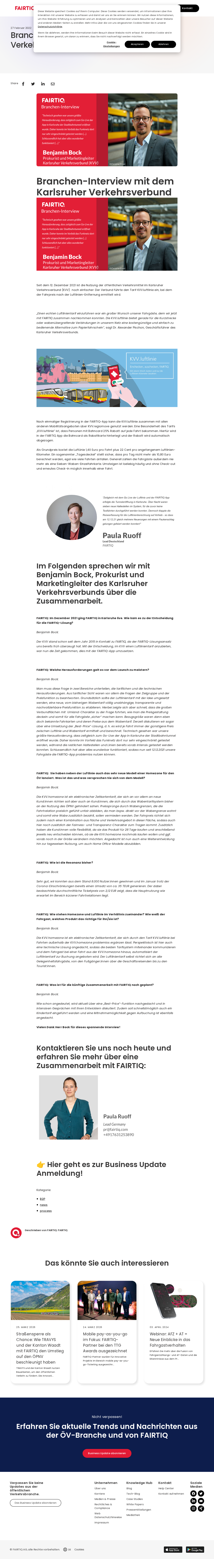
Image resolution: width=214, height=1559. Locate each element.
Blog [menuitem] (129, 1488)
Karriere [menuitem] (99, 1494)
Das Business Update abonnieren (36, 1503)
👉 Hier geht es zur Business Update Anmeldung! (101, 1168)
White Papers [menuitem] (135, 1504)
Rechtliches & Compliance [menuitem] (103, 1506)
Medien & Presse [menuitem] (105, 1499)
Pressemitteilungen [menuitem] (138, 1510)
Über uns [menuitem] (100, 1488)
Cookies (79, 1549)
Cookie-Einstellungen (111, 44)
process (46, 1211)
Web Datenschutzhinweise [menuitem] (108, 1515)
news (43, 1205)
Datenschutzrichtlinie (50, 26)
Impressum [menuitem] (101, 1522)
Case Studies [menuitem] (134, 1499)
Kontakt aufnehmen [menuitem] (171, 1494)
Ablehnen (163, 44)
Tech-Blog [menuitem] (133, 1494)
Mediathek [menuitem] (133, 1515)
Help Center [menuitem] (166, 1488)
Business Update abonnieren (107, 1453)
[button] (65, 1549)
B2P (42, 1199)
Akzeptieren (137, 44)
